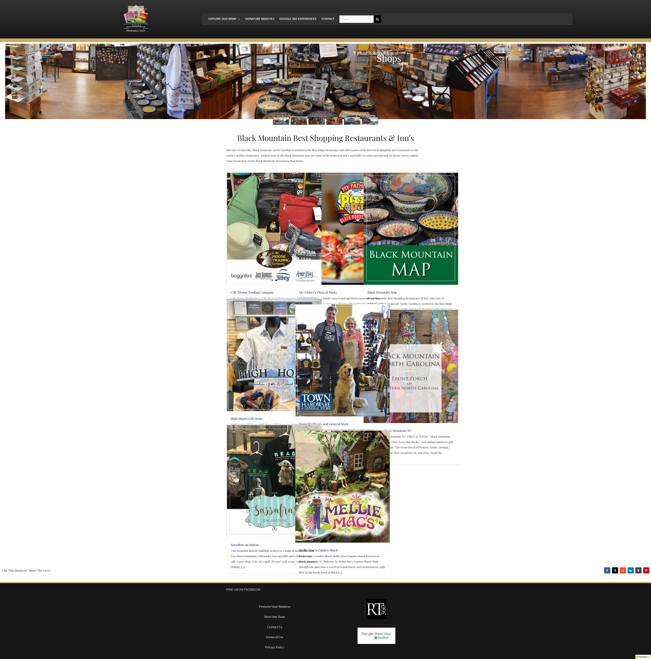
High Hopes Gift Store (246, 418)
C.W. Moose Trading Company (252, 292)
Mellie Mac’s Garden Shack (318, 550)
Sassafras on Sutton (245, 544)
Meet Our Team (274, 617)
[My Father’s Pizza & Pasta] (342, 229)
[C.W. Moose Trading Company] (274, 229)
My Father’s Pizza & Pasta (318, 292)
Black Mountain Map (382, 292)
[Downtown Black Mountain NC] (411, 366)
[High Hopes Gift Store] (274, 355)
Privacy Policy (274, 647)
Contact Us (274, 627)
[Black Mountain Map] (411, 229)
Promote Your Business (274, 606)
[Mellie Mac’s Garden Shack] (342, 487)
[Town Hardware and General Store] (342, 360)
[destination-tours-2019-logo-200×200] (136, 6)
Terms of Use (274, 637)
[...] (242, 567)
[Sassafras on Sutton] (274, 481)
